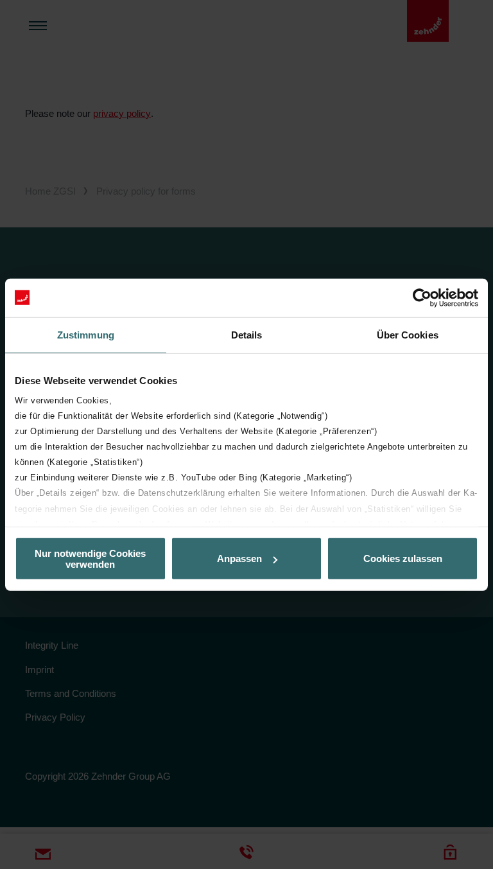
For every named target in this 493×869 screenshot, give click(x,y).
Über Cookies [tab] (407, 334)
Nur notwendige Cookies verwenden (90, 558)
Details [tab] (247, 334)
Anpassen (239, 558)
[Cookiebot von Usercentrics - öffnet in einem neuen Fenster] (422, 297)
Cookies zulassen (402, 558)
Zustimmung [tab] (85, 334)
